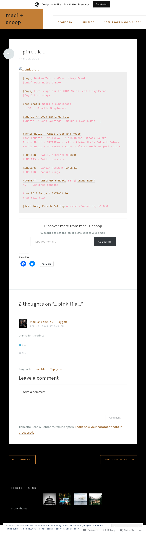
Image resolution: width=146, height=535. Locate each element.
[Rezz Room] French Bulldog (44, 206)
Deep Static (32, 104)
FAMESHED (71, 168)
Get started (101, 4)
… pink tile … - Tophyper (47, 369)
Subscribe (104, 241)
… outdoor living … (116, 459)
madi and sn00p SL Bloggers (48, 322)
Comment (115, 417)
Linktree (88, 22)
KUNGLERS (29, 155)
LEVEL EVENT (86, 180)
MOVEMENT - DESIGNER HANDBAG (44, 180)
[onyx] (28, 78)
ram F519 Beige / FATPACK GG (46, 193)
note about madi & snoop (122, 22)
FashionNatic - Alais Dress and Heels (52, 133)
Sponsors (65, 22)
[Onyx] (28, 91)
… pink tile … (32, 52)
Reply (22, 353)
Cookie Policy (72, 529)
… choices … (24, 459)
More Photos (19, 508)
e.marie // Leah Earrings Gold (46, 116)
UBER (72, 155)
